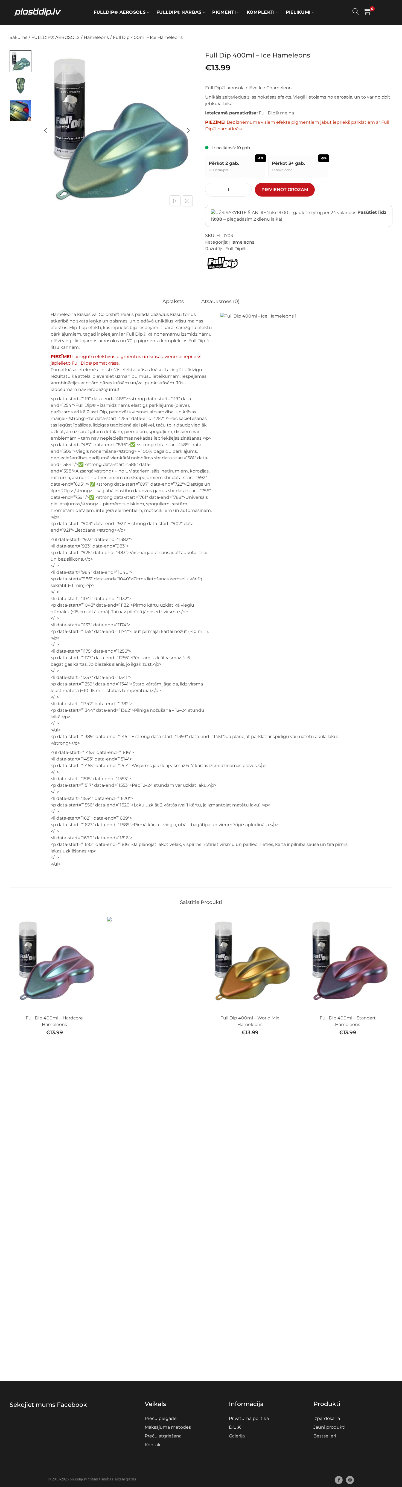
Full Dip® (235, 248)
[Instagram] (350, 1480)
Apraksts (173, 301)
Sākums (18, 37)
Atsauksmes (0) (220, 301)
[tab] (173, 301)
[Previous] (46, 131)
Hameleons (96, 37)
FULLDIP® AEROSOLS (55, 37)
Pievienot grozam (284, 189)
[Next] (188, 131)
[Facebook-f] (338, 1480)
